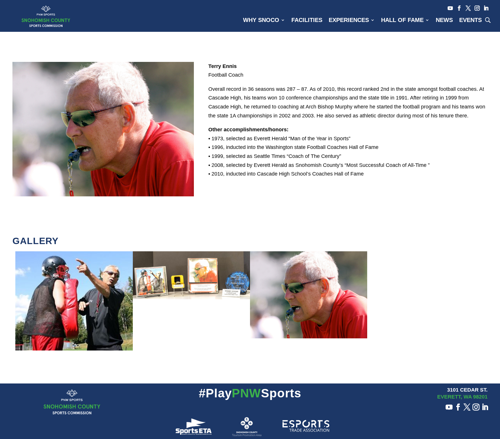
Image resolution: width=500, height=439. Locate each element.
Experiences (349, 20)
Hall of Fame (402, 20)
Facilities (306, 20)
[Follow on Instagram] (475, 8)
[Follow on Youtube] (448, 8)
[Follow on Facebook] (457, 8)
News (444, 20)
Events (470, 20)
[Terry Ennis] (103, 196)
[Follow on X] (466, 8)
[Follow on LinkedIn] (484, 8)
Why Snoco (261, 20)
